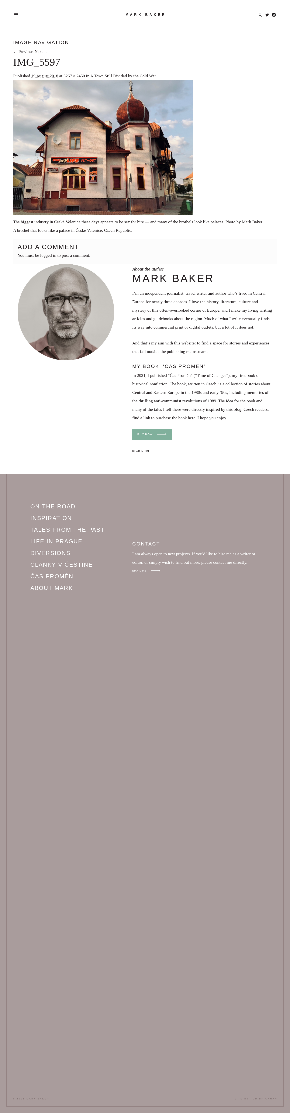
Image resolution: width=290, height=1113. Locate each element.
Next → (41, 51)
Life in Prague (56, 541)
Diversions (50, 553)
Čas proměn (51, 576)
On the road (53, 506)
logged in (48, 255)
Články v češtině (61, 565)
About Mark (51, 588)
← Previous (23, 51)
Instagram (274, 15)
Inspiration (51, 518)
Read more (141, 451)
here (191, 417)
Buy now (145, 434)
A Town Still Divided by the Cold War (123, 76)
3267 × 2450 (74, 76)
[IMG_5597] (103, 213)
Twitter (267, 15)
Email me (139, 570)
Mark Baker (145, 15)
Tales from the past (67, 530)
